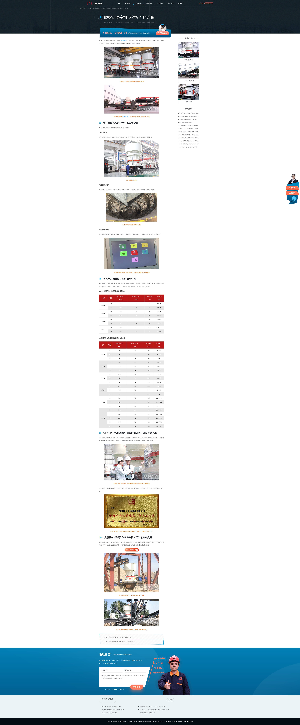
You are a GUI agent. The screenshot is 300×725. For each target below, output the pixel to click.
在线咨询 (161, 33)
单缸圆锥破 (123, 40)
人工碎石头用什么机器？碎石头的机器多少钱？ (189, 137)
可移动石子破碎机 (189, 80)
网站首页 (91, 8)
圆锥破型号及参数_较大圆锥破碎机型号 (189, 116)
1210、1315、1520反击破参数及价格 (188, 128)
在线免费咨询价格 (131, 549)
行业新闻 (103, 8)
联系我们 (181, 3)
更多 (169, 699)
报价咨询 (292, 188)
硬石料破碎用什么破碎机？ (109, 713)
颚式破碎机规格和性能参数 (186, 122)
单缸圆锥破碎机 (188, 59)
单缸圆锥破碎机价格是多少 (147, 713)
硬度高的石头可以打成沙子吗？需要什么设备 (152, 706)
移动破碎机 (125, 116)
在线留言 (292, 193)
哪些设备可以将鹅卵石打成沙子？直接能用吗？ (122, 641)
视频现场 (149, 3)
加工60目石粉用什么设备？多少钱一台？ (189, 144)
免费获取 (161, 658)
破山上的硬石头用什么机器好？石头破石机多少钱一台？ (189, 141)
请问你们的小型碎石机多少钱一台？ (188, 119)
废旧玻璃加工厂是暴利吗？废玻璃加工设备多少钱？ (189, 125)
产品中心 (128, 3)
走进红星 (170, 3)
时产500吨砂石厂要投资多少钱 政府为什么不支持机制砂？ (189, 131)
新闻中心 (138, 3)
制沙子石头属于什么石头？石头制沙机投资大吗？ (189, 147)
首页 (118, 3)
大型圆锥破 (189, 101)
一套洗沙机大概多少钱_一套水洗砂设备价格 (189, 134)
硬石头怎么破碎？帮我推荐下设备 (111, 706)
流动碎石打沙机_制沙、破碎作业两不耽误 (120, 637)
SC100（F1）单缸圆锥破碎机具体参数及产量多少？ (154, 709)
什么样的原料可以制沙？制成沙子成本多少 (189, 113)
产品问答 (160, 3)
